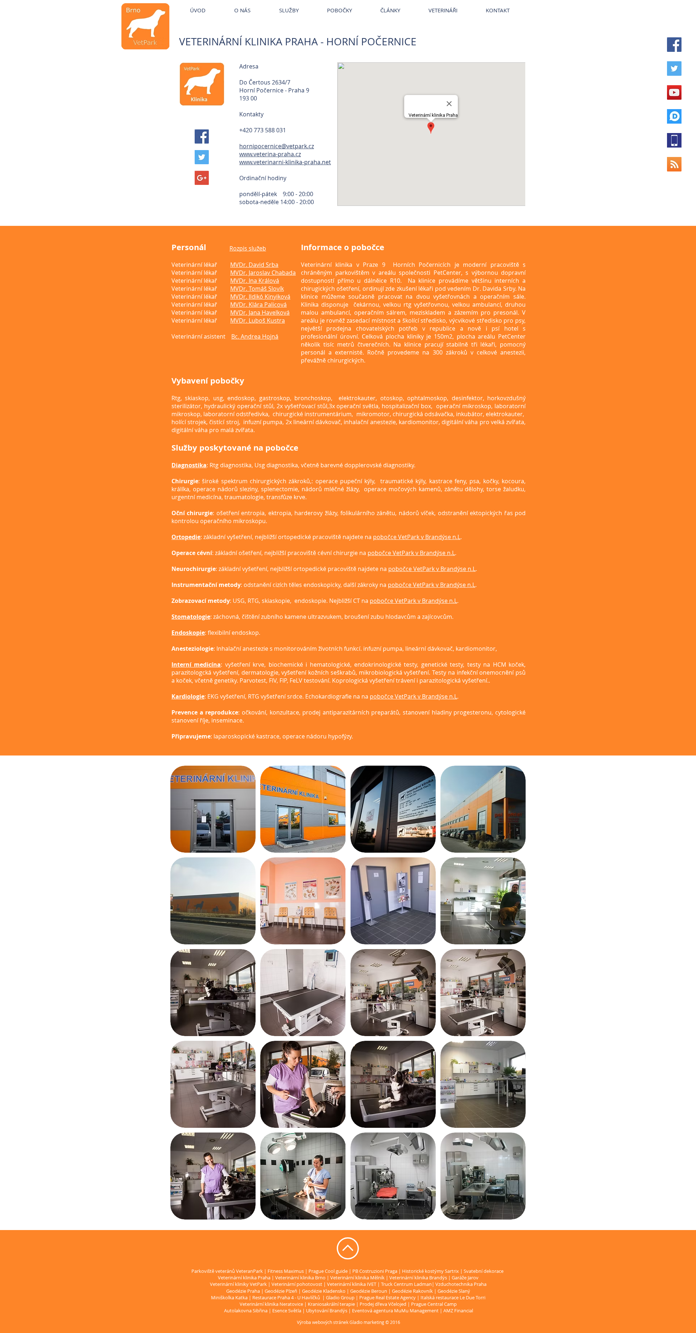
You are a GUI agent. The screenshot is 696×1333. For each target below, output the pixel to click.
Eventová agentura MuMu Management (395, 1310)
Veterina (279, 3)
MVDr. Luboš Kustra (257, 320)
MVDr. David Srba (254, 265)
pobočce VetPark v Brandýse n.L (416, 537)
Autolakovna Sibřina (246, 1310)
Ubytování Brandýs (326, 1310)
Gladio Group (340, 1297)
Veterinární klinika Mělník (357, 1277)
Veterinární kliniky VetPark (231, 3)
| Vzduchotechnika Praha (459, 1284)
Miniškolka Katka (230, 1297)
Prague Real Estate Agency (387, 1297)
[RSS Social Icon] (674, 164)
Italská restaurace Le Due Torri (452, 1297)
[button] (213, 809)
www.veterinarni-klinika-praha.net (285, 162)
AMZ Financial (458, 1310)
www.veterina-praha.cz (270, 154)
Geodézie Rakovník (413, 1291)
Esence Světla (286, 1310)
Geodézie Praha (243, 1291)
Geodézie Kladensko (324, 1291)
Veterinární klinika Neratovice (271, 1304)
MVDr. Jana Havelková (260, 312)
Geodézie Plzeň (281, 1291)
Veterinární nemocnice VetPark (459, 3)
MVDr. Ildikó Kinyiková (260, 297)
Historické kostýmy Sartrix (430, 1271)
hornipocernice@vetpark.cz (276, 146)
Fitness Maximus (286, 1271)
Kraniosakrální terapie (331, 1304)
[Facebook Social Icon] (674, 44)
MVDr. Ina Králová (254, 281)
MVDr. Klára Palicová (258, 305)
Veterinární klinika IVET (351, 1284)
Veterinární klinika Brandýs (418, 1277)
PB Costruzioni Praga (374, 1271)
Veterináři (404, 3)
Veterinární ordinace (361, 3)
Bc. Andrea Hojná (254, 336)
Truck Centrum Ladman (406, 1284)
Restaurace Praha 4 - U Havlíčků (286, 1297)
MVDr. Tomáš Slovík (257, 289)
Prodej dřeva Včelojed (383, 1304)
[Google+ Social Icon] (202, 178)
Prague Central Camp (434, 1304)
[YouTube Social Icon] (674, 92)
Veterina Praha (313, 3)
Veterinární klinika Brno (300, 1277)
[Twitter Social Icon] (674, 68)
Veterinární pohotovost (297, 1284)
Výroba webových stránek (322, 1322)
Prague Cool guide (328, 1271)
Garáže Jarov (465, 1277)
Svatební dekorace (484, 1271)
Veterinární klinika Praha (244, 1277)
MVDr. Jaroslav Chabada (263, 273)
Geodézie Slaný (454, 1291)
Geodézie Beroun (369, 1291)
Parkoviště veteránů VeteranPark (227, 1271)
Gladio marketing (366, 1322)
